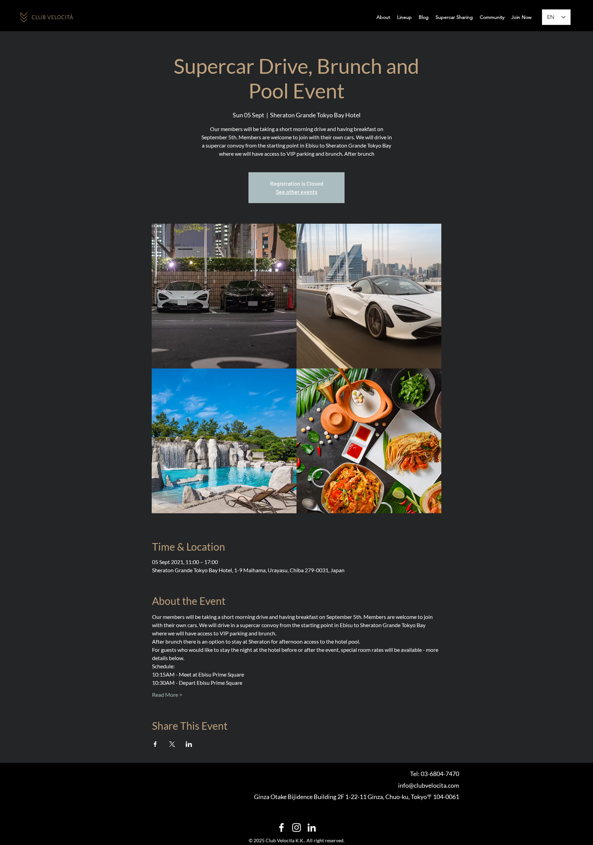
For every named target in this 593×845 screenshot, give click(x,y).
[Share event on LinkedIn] (189, 744)
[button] (492, 17)
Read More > (167, 694)
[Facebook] (281, 827)
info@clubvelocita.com (428, 785)
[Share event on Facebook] (155, 744)
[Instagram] (296, 827)
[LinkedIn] (311, 827)
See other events (296, 191)
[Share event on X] (172, 744)
